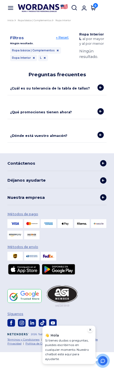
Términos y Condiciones (23, 339)
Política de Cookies (38, 343)
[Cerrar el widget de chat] (90, 329)
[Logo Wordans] (43, 8)
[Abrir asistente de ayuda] (102, 360)
